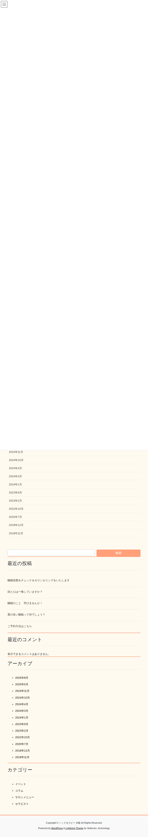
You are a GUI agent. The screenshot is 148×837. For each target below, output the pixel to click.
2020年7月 (15, 516)
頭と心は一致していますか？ (25, 591)
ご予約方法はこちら (20, 626)
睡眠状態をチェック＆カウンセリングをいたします (39, 580)
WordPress (57, 828)
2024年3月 (15, 476)
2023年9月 (15, 492)
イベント (20, 784)
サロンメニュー (24, 797)
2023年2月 (15, 500)
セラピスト (22, 803)
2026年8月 (21, 677)
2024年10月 (16, 460)
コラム (19, 790)
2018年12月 (16, 525)
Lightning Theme (74, 828)
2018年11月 (16, 533)
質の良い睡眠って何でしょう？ (26, 614)
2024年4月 (15, 468)
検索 (118, 553)
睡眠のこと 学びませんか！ (25, 603)
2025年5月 (21, 684)
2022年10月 (16, 508)
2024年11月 (16, 451)
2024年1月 (15, 484)
